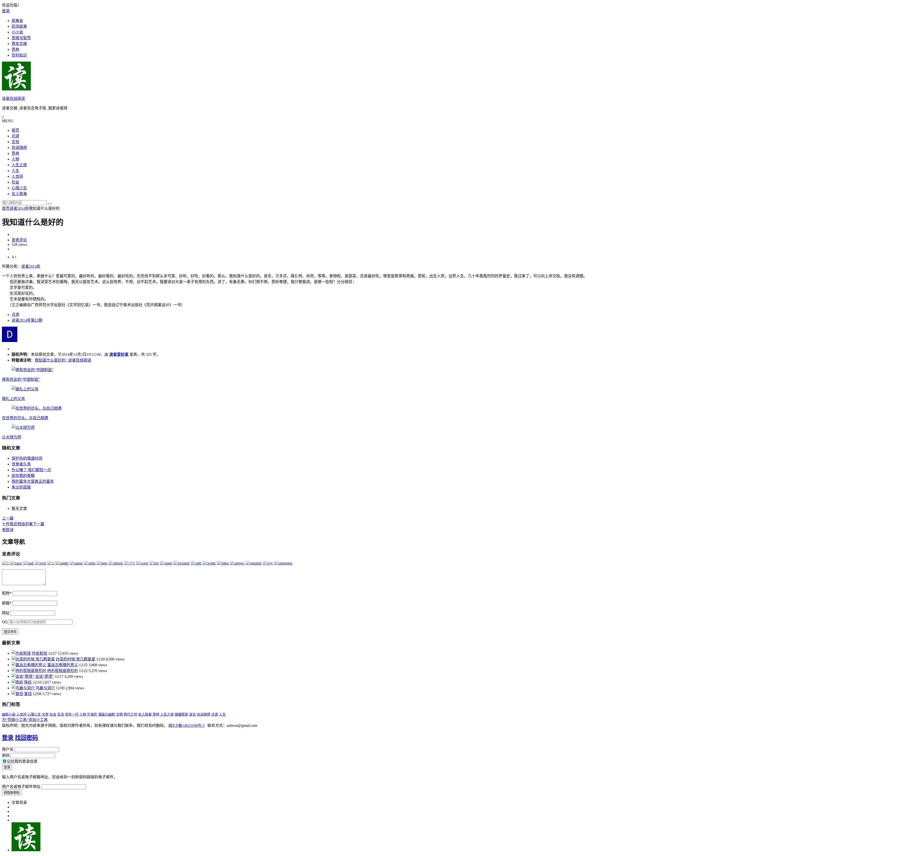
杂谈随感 (19, 148)
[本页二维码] (26, 850)
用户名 (7, 749)
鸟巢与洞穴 (45, 688)
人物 (15, 159)
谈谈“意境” (44, 676)
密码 (6, 755)
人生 (15, 171)
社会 (15, 182)
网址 (6, 613)
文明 (119, 714)
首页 (15, 130)
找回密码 (26, 738)
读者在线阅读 (13, 98)
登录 (6, 11)
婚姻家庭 (181, 714)
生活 (60, 714)
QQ (5, 622)
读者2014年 (19, 208)
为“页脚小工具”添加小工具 (25, 720)
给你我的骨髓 (23, 476)
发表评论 (19, 240)
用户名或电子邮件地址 (21, 787)
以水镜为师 (11, 437)
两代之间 (130, 714)
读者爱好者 (118, 354)
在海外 (92, 714)
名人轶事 (19, 194)
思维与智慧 (21, 38)
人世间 (17, 176)
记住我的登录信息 (22, 761)
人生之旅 (19, 165)
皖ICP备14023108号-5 (186, 725)
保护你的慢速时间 (27, 458)
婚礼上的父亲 (13, 399)
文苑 (15, 142)
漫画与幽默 (106, 714)
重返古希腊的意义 (62, 665)
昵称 (7, 593)
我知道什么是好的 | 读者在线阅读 (63, 360)
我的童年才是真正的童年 (33, 481)
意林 (15, 49)
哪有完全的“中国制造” (21, 379)
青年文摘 (19, 44)
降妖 (28, 682)
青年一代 (71, 714)
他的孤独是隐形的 (62, 671)
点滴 (15, 136)
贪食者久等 (21, 464)
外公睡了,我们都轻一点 (31, 470)
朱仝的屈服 (21, 487)
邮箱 (7, 603)
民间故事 (19, 26)
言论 (192, 714)
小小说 (17, 32)
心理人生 (19, 188)
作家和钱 (39, 653)
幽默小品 (8, 714)
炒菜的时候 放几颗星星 (75, 659)
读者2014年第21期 (27, 320)
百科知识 (19, 55)
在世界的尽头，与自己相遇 (25, 418)
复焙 (28, 694)
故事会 (17, 21)
